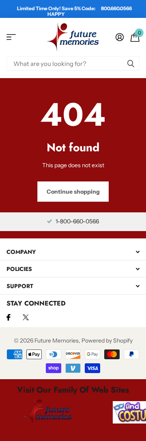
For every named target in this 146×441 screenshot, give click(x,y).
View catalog (11, 37)
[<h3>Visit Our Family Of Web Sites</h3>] (47, 412)
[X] (26, 317)
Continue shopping (73, 191)
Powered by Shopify (107, 340)
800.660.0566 (116, 8)
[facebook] (8, 317)
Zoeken (131, 63)
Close (73, 251)
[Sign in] (119, 37)
